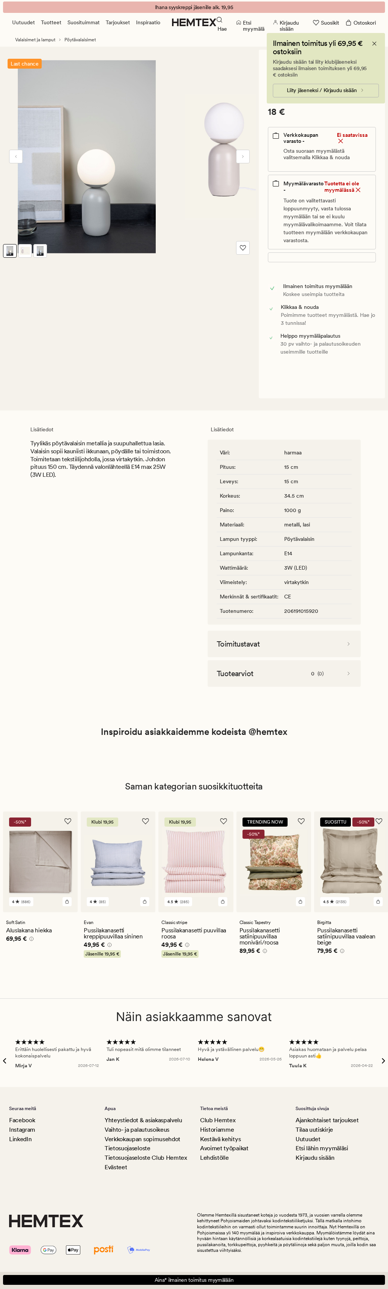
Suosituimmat (83, 22)
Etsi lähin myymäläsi (322, 1148)
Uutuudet (23, 22)
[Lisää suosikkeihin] (243, 248)
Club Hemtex (217, 1120)
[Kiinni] (374, 43)
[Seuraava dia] (243, 156)
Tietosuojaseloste (127, 1148)
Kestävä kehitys (220, 1139)
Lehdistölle (214, 1157)
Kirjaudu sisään (315, 1157)
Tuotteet (51, 22)
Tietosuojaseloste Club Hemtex (146, 1157)
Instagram (22, 1129)
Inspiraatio (148, 22)
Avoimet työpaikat (224, 1148)
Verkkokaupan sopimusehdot (142, 1139)
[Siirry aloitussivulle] (194, 22)
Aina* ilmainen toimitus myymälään (194, 1280)
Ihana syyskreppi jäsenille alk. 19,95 (194, 7)
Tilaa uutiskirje (314, 1129)
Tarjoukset (118, 22)
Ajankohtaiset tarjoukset (327, 1120)
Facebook (22, 1120)
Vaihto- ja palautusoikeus (137, 1129)
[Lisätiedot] (30, 940)
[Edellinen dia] (16, 156)
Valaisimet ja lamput (35, 39)
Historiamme (217, 1129)
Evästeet (116, 1167)
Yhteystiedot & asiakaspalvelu (143, 1120)
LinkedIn (20, 1139)
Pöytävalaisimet (80, 39)
